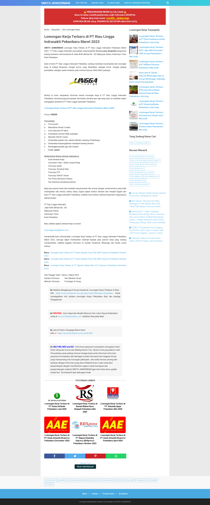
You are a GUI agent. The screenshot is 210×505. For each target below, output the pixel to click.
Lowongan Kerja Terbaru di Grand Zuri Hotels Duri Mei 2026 (151, 115)
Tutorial (49, 484)
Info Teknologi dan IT (139, 184)
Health (88, 480)
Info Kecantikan (149, 165)
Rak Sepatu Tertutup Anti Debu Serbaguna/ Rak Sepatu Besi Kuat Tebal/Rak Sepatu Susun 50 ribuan (145, 204)
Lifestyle (118, 480)
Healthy (96, 480)
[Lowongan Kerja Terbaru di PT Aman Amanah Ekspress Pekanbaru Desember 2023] (57, 425)
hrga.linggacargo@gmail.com (56, 230)
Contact (95, 494)
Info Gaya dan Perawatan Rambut (145, 161)
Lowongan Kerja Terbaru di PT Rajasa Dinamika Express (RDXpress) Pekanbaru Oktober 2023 (85, 439)
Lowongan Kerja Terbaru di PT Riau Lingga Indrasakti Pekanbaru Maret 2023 (79, 108)
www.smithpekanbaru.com (69, 316)
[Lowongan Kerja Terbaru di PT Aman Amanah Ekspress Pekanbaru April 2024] (113, 425)
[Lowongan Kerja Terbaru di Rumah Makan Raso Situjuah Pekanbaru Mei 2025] (85, 393)
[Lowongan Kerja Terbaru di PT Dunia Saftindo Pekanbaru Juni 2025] (57, 393)
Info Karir (134, 165)
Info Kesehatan (137, 169)
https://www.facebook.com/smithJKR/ (75, 333)
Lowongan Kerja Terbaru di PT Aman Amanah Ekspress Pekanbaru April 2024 (113, 438)
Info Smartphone (137, 180)
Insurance (107, 480)
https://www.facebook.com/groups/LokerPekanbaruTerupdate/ (84, 293)
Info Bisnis (135, 157)
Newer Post (85, 463)
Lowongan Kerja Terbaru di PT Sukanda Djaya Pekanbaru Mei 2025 (113, 406)
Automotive (50, 480)
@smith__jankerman (117, 18)
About (84, 494)
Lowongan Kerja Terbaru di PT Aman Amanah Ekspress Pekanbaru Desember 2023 (57, 438)
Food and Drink (75, 480)
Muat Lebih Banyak (85, 467)
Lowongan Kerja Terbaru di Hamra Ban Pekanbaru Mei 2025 (151, 126)
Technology (142, 480)
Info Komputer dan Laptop (141, 173)
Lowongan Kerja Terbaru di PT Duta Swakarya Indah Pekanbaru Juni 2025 (152, 39)
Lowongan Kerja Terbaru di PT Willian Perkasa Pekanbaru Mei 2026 (151, 64)
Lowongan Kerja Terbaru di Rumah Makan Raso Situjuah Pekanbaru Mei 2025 (85, 408)
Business (62, 480)
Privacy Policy (108, 494)
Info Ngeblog (136, 176)
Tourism (153, 480)
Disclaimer (123, 494)
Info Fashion (147, 157)
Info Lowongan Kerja (139, 143)
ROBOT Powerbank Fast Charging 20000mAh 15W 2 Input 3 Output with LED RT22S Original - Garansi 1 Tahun (146, 230)
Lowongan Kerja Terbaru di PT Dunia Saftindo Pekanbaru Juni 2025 (57, 406)
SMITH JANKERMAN (55, 3)
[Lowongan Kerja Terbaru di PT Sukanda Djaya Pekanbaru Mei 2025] (113, 393)
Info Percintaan (151, 176)
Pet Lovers (129, 480)
